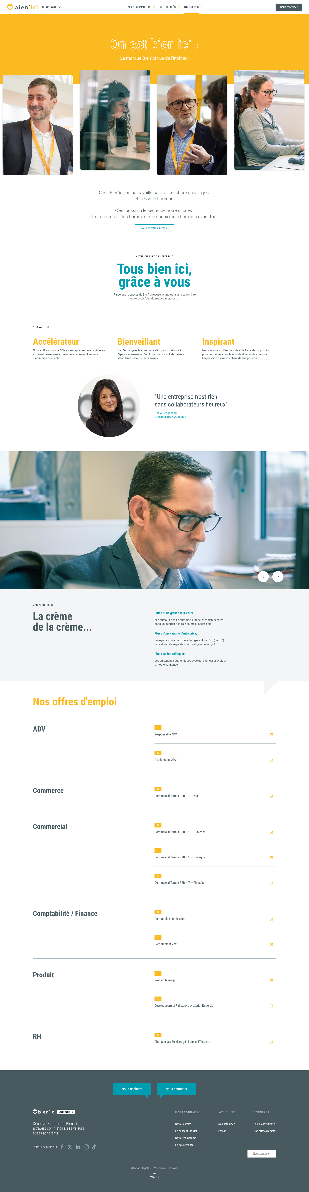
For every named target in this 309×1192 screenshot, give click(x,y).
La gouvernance (184, 1145)
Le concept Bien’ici (186, 1131)
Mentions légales (141, 1168)
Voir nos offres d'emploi (154, 228)
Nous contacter (289, 7)
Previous (263, 576)
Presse (222, 1131)
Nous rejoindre (132, 1089)
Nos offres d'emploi (265, 1131)
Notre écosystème (185, 1138)
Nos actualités (226, 1124)
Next (277, 576)
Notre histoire (183, 1124)
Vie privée (160, 1168)
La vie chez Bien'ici (265, 1124)
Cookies (173, 1168)
